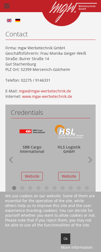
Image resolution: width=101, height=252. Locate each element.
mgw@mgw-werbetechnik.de (45, 91)
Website (32, 176)
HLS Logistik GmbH (69, 149)
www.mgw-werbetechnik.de (47, 96)
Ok (66, 238)
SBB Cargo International (32, 149)
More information (77, 247)
